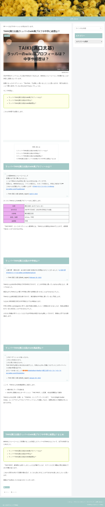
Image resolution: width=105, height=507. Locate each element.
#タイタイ (41, 186)
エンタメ (7, 487)
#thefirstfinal (32, 370)
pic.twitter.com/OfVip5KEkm (15, 373)
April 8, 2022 (33, 194)
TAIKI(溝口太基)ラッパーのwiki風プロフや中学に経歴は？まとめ (37, 158)
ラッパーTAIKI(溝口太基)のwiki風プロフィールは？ (33, 150)
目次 (33, 147)
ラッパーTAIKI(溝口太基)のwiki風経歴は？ (30, 156)
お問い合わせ (99, 502)
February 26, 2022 (35, 277)
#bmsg (52, 186)
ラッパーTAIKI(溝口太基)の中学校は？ (29, 153)
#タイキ (47, 186)
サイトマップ (90, 502)
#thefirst (38, 370)
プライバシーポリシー (79, 502)
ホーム (70, 502)
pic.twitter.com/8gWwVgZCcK (26, 273)
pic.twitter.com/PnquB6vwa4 (15, 189)
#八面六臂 (62, 270)
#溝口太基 (45, 370)
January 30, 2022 (35, 378)
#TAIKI (35, 186)
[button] (100, 28)
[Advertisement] (36, 126)
